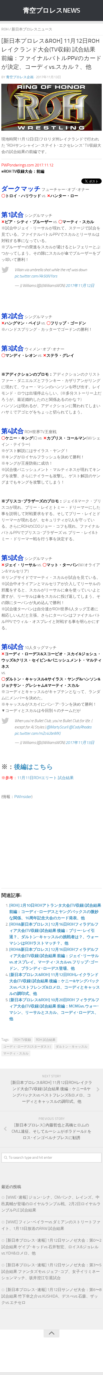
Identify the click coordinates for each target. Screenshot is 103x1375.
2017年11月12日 (79, 285)
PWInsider (22, 796)
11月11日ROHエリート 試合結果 (45, 777)
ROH (4, 29)
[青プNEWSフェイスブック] (56, 1357)
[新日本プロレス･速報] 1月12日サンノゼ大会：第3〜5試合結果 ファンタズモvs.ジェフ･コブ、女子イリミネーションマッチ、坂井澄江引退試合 (51, 1271)
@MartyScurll (57, 727)
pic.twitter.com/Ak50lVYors (36, 276)
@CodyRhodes (80, 727)
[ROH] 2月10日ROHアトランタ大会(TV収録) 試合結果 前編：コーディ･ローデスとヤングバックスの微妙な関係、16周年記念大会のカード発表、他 (55, 911)
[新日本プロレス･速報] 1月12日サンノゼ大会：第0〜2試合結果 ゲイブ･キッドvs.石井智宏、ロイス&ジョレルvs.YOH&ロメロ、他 (51, 1247)
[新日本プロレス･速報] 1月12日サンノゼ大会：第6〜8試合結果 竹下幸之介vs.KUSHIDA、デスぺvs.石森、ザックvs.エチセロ (51, 1296)
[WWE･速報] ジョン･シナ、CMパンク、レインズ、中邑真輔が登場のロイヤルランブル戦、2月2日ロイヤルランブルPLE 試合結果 (51, 1204)
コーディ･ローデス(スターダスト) (27, 1046)
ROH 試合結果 (45, 1040)
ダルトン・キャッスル (71, 1046)
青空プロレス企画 (20, 77)
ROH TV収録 (22, 1040)
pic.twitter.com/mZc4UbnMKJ (37, 733)
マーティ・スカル (16, 1053)
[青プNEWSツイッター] (46, 1357)
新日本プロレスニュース (32, 29)
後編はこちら (33, 766)
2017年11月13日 (79, 742)
